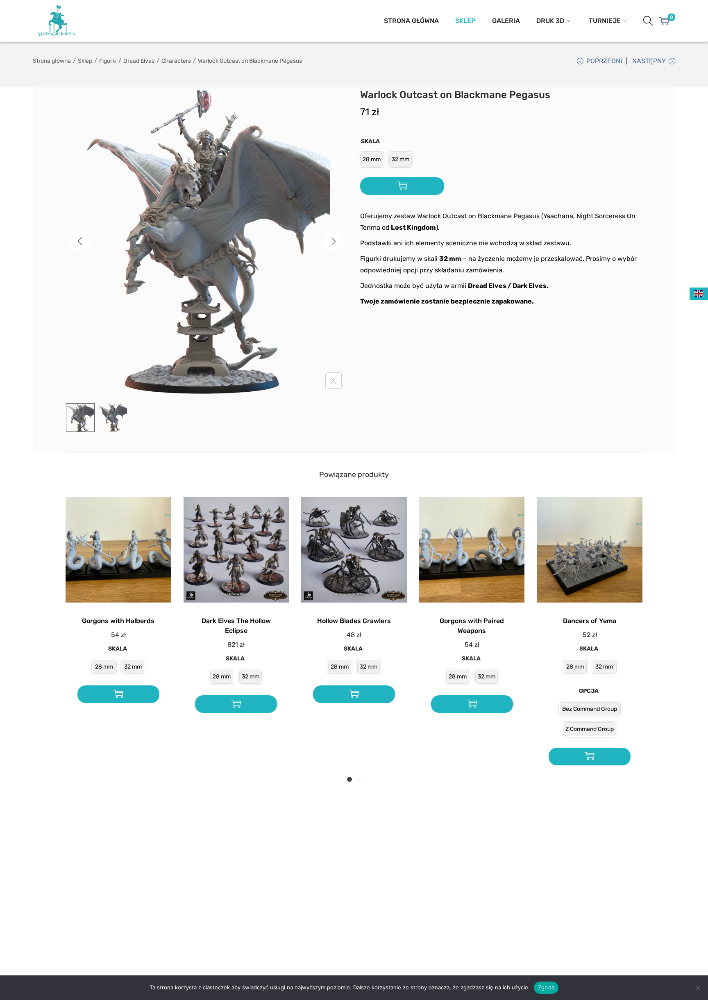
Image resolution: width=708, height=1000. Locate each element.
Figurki (107, 60)
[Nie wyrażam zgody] (698, 988)
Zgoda (546, 987)
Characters (176, 60)
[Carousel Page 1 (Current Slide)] (349, 779)
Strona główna (52, 60)
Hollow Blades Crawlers (354, 621)
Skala (370, 141)
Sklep (85, 60)
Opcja (589, 690)
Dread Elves (138, 60)
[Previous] (80, 241)
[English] (699, 293)
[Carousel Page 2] (358, 779)
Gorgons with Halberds (118, 621)
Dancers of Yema (589, 621)
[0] (664, 21)
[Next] (333, 241)
